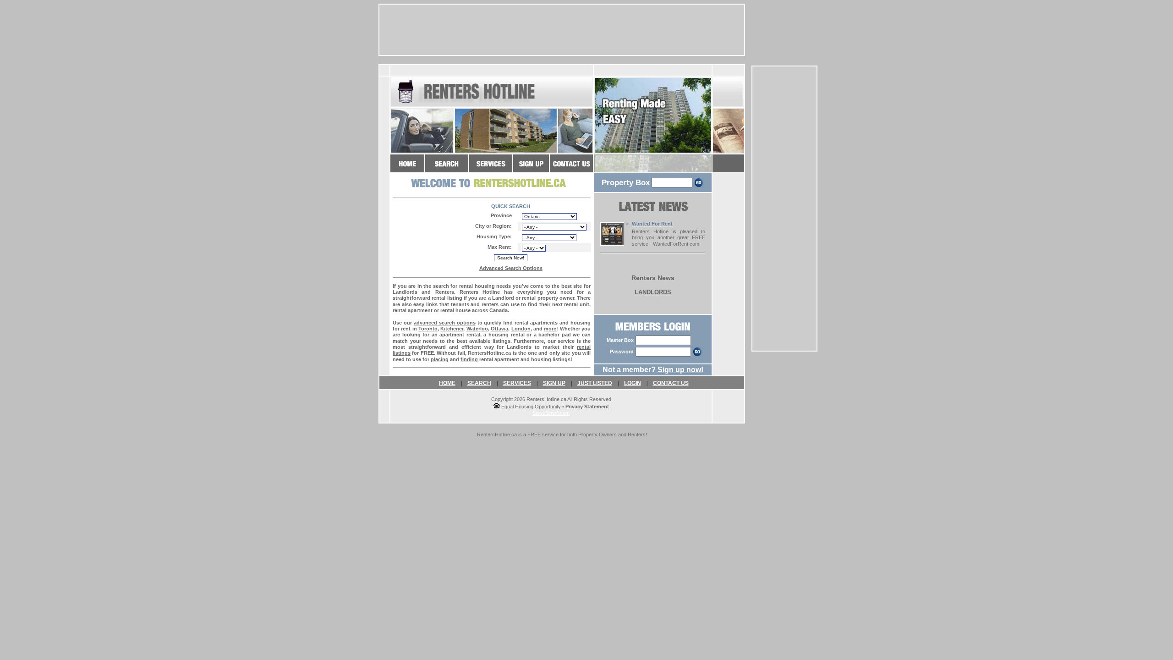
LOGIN (632, 383)
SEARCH (479, 383)
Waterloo (477, 328)
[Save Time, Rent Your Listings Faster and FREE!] (490, 168)
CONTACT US (671, 383)
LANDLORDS (653, 292)
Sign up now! (680, 370)
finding (469, 359)
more (550, 328)
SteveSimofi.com (551, 413)
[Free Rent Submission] (612, 243)
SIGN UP (554, 383)
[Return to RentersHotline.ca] (407, 168)
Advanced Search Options (511, 268)
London (521, 328)
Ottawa (499, 328)
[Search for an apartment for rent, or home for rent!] (446, 168)
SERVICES (517, 383)
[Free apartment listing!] (531, 168)
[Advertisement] (784, 208)
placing (440, 359)
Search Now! (510, 257)
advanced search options (445, 322)
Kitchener (451, 328)
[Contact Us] (571, 168)
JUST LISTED (594, 383)
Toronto (428, 328)
